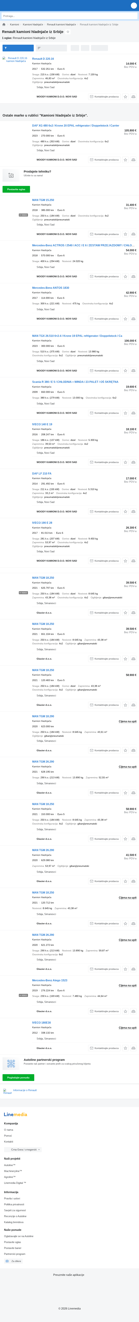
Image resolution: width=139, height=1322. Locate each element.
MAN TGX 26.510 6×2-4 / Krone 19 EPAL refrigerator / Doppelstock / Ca (77, 335)
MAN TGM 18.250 (43, 577)
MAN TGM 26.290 (43, 761)
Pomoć (8, 1135)
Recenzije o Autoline (15, 1216)
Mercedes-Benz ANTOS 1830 (50, 287)
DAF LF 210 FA (42, 473)
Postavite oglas (16, 189)
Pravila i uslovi (12, 1198)
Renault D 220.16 (43, 58)
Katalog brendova (13, 1222)
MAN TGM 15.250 (43, 200)
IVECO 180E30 (41, 1022)
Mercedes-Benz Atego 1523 (49, 980)
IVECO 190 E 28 (42, 522)
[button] (134, 5)
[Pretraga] (134, 16)
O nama (8, 1129)
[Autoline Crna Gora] (22, 5)
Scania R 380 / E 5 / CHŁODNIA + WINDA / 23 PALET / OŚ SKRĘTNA (75, 381)
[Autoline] (4, 24)
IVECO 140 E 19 (42, 424)
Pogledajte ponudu (18, 1077)
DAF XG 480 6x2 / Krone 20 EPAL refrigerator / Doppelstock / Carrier (75, 125)
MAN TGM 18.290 (43, 716)
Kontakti (8, 1141)
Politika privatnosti (14, 1204)
